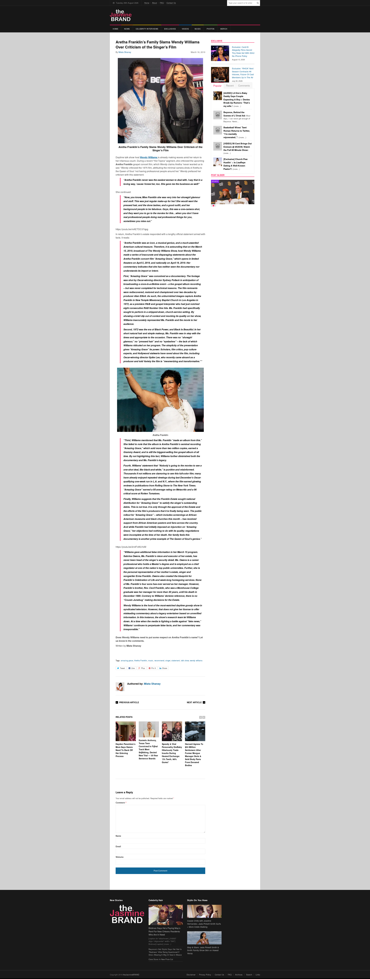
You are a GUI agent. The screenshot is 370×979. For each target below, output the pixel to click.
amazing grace (127, 660)
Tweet (122, 668)
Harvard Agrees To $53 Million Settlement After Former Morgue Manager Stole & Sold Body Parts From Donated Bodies (194, 755)
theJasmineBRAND (131, 974)
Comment (121, 802)
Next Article (194, 702)
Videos (185, 28)
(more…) (236, 99)
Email (118, 846)
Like (133, 668)
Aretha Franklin (140, 660)
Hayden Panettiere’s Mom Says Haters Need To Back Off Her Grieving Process (125, 750)
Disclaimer (191, 975)
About (154, 2)
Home (146, 2)
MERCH (223, 28)
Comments (244, 85)
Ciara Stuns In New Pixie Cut (161, 959)
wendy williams (196, 660)
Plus (143, 668)
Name (118, 835)
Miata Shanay (125, 52)
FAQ (162, 2)
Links (258, 975)
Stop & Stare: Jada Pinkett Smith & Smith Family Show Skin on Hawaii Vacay (203, 950)
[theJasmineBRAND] (121, 15)
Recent (230, 85)
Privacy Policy (205, 975)
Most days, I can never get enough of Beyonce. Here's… (236, 117)
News (127, 28)
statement (175, 660)
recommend (159, 660)
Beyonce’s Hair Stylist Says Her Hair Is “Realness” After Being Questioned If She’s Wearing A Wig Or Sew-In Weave (165, 952)
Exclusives (170, 28)
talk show (185, 660)
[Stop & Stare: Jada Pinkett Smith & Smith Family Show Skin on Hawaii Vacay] (204, 937)
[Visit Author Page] (120, 686)
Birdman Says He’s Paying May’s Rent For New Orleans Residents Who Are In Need (164, 931)
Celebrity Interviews (147, 28)
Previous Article (129, 702)
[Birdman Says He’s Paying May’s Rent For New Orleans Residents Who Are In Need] (166, 915)
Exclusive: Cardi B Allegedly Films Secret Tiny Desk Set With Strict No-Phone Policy (243, 51)
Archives (239, 975)
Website (120, 856)
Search (249, 975)
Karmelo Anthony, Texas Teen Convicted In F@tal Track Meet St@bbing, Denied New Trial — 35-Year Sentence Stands (148, 749)
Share (164, 668)
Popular (217, 85)
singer (167, 660)
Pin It (153, 668)
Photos (210, 28)
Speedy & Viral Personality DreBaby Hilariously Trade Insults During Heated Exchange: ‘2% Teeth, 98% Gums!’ (172, 753)
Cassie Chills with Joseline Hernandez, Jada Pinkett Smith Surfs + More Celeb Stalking (204, 923)
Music (198, 28)
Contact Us (171, 2)
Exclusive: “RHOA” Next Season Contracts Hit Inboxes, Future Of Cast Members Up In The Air (243, 73)
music (150, 660)
